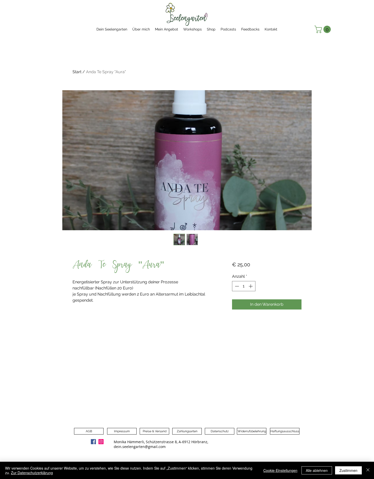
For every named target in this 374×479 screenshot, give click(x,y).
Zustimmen (348, 470)
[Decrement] (236, 286)
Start (77, 71)
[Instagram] (101, 441)
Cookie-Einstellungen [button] (280, 470)
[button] (323, 29)
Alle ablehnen (317, 470)
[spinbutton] (244, 286)
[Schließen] (368, 470)
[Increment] (251, 286)
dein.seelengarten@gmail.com (140, 446)
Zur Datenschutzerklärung (32, 472)
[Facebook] (93, 441)
